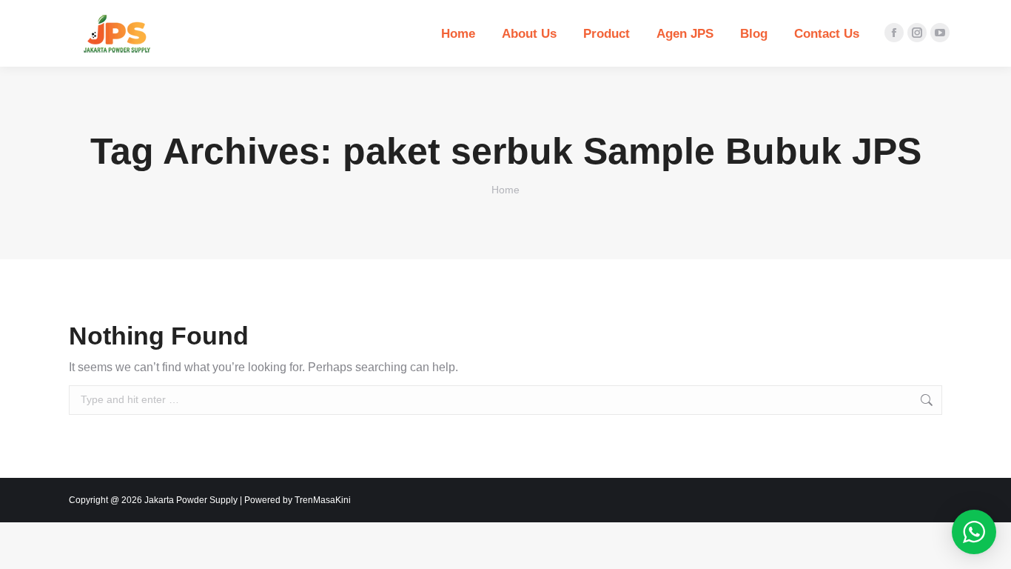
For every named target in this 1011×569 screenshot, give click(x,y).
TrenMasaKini (323, 500)
